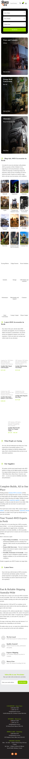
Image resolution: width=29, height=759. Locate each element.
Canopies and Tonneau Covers (15, 211)
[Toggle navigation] (26, 3)
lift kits (27, 510)
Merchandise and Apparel (14, 298)
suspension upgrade (14, 500)
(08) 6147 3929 (14, 720)
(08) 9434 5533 (14, 733)
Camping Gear (24, 245)
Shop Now (5, 150)
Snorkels (5, 279)
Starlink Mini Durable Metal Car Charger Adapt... (14, 429)
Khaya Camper (24, 315)
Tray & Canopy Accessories (24, 211)
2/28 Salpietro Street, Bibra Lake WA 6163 (14, 737)
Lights (4, 210)
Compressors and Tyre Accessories (14, 246)
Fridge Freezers (14, 263)
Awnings (24, 228)
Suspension (14, 194)
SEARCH (14, 29)
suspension (22, 510)
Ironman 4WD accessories (15, 492)
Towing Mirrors (5, 263)
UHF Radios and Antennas (24, 280)
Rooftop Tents (14, 228)
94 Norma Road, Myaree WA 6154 (14, 726)
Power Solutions (24, 263)
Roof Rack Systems (5, 228)
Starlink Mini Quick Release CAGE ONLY (7, 397)
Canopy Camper (15, 315)
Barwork (5, 194)
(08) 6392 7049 (14, 707)
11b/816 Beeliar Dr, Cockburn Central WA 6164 (14, 713)
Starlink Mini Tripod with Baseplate (6, 366)
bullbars (2, 510)
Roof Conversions (5, 316)
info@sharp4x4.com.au (14, 711)
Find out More (6, 71)
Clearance (24, 297)
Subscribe (22, 682)
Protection (24, 194)
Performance (5, 297)
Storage (14, 279)
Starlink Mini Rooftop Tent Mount (21, 366)
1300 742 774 (14, 709)
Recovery (4, 245)
